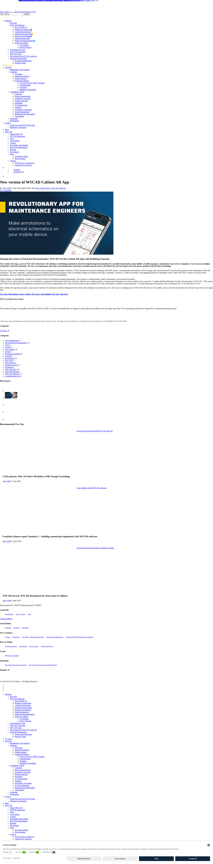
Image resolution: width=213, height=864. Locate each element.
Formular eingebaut (12, 354)
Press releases (34, 646)
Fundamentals (25, 759)
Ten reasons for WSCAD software (23, 730)
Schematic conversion (23, 783)
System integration (22, 785)
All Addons (24, 719)
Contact (7, 637)
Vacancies (9, 367)
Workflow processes (23, 772)
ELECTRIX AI (21, 701)
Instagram (25, 628)
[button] (12, 299)
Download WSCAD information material (79, 637)
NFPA (40, 675)
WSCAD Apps (16, 728)
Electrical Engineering (23, 708)
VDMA (22, 675)
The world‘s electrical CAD (18, 12)
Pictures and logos (47, 646)
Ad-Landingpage (11, 340)
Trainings (13, 745)
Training (18, 781)
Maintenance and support (19, 743)
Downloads (14, 825)
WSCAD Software (17, 699)
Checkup (18, 768)
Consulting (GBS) (17, 765)
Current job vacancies (23, 839)
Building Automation (23, 703)
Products (8, 694)
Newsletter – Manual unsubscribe (33, 637)
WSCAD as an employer (24, 837)
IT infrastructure (21, 779)
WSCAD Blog (11, 369)
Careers (13, 834)
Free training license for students (16, 665)
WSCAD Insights (12, 372)
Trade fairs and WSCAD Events (22, 799)
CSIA (10, 675)
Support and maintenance (54, 637)
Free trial (13, 696)
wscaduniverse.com (12, 376)
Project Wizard (25, 721)
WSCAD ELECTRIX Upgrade (32, 757)
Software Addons (21, 717)
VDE (32, 675)
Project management (23, 770)
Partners (13, 823)
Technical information (18, 732)
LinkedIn (8, 628)
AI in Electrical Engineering (16, 343)
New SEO (9, 360)
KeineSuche (9, 358)
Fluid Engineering (22, 712)
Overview (19, 748)
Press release (45, 188)
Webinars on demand (12, 655)
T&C (29, 614)
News (12, 812)
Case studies (10, 349)
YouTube (16, 628)
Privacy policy (21, 614)
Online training (21, 752)
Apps (37, 188)
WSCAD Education (18, 725)
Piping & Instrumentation (24, 714)
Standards (18, 777)
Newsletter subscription (19, 819)
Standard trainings (22, 754)
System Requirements (23, 734)
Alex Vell (6, 188)
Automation (19, 790)
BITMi (48, 675)
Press (12, 828)
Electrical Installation (23, 710)
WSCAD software (58, 188)
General (8, 356)
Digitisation (14, 794)
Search (26, 14)
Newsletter (16, 637)
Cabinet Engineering (23, 705)
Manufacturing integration (25, 788)
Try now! (8, 739)
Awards (8, 347)
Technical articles (11, 646)
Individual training (22, 750)
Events (7, 352)
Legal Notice (9, 614)
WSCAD (8, 805)
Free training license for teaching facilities (43, 665)
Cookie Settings (6, 619)
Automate (14, 792)
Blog (7, 803)
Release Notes (20, 737)
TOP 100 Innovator (17, 810)
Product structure (21, 774)
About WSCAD (16, 808)
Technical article (11, 365)
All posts (4, 331)
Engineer (23, 761)
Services (8, 741)
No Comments (5, 190)
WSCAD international (18, 821)
